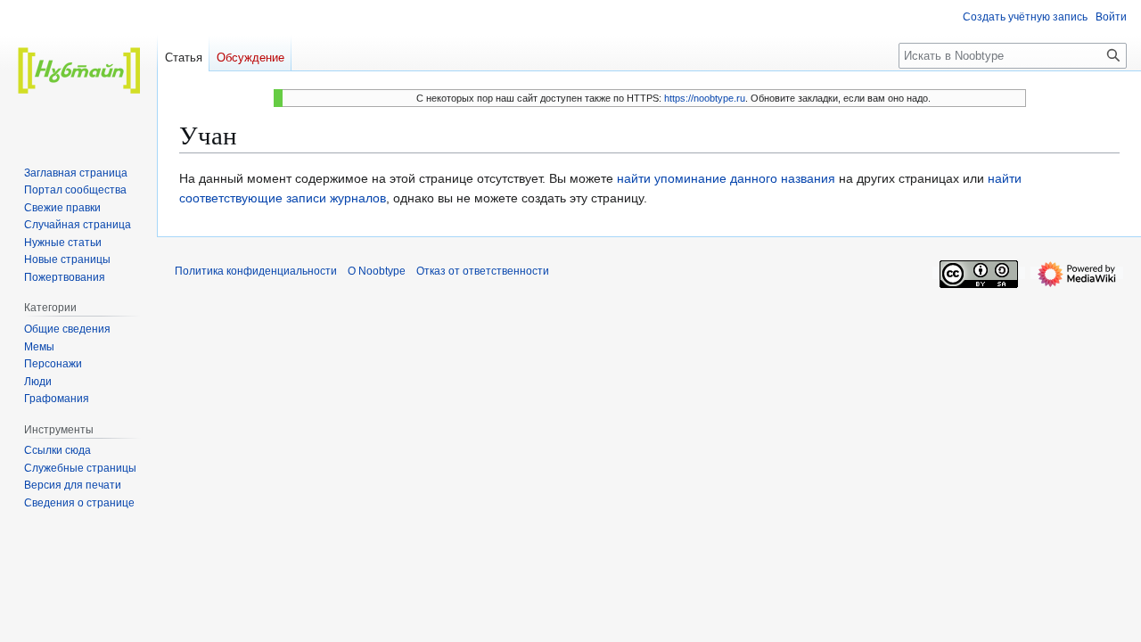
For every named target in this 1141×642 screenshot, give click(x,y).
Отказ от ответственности (482, 271)
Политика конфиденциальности (256, 271)
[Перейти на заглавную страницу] (78, 71)
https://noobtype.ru (704, 98)
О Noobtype (377, 271)
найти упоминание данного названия (726, 178)
